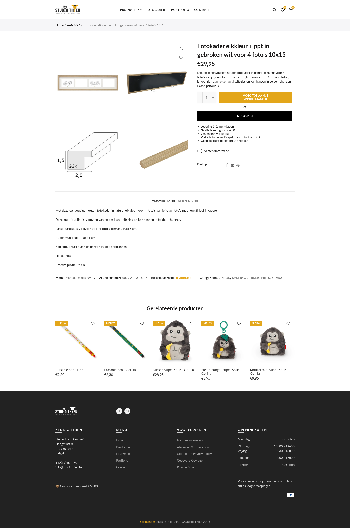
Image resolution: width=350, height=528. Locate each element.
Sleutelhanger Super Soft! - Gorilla (221, 371)
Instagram (127, 411)
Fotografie (156, 9)
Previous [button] (56, 349)
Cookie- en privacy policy (194, 453)
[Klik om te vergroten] (181, 48)
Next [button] (294, 349)
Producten (130, 9)
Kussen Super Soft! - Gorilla (173, 370)
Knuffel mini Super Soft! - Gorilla (269, 371)
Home (59, 25)
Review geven (186, 467)
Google (250, 486)
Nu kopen (245, 116)
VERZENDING (188, 201)
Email (232, 165)
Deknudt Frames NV (77, 278)
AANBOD (73, 25)
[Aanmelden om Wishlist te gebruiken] (181, 57)
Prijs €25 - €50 (271, 278)
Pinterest (237, 165)
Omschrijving (163, 201)
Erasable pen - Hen (69, 370)
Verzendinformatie (216, 151)
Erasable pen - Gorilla (120, 370)
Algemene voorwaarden (193, 447)
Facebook (227, 165)
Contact (201, 9)
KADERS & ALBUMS (246, 278)
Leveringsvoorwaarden (192, 440)
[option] (77, 347)
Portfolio (180, 9)
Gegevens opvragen (190, 460)
